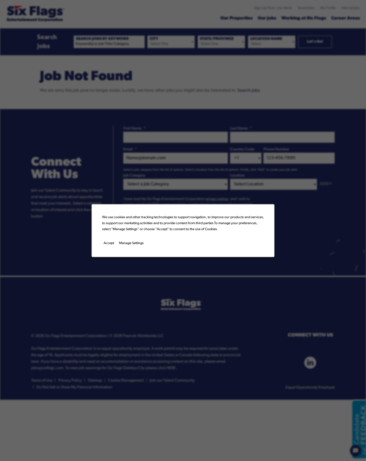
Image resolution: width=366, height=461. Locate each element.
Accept (109, 243)
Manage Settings (131, 243)
